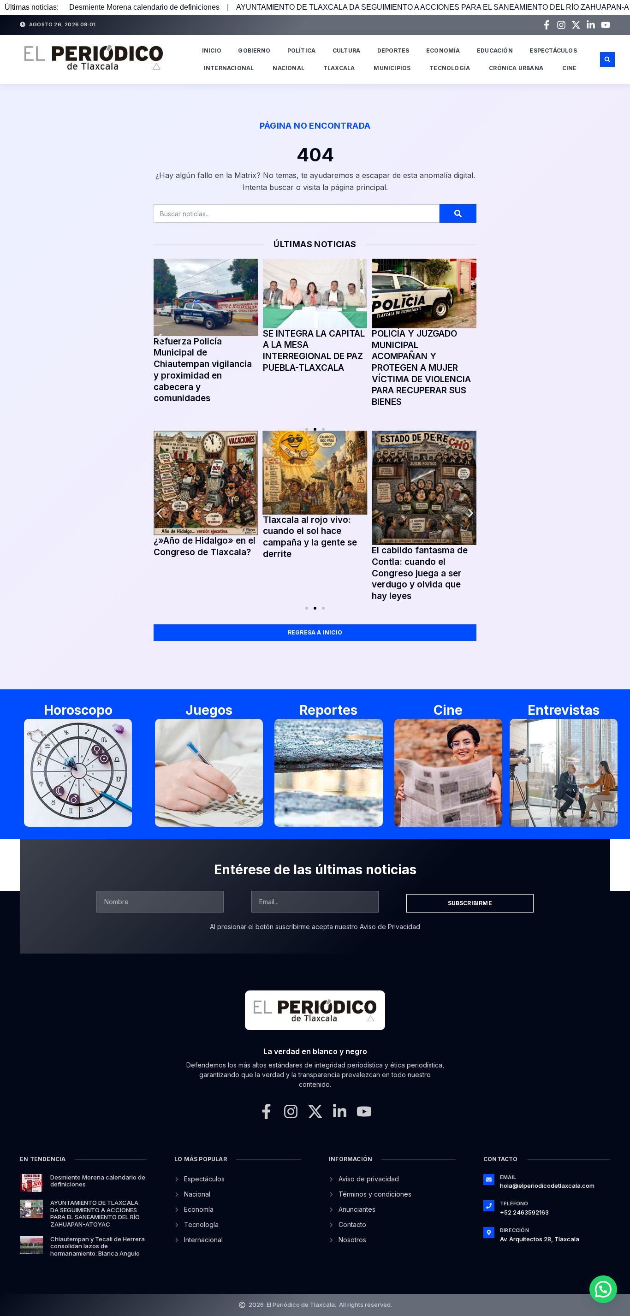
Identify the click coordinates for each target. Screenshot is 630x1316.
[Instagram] (561, 25)
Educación (495, 50)
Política (301, 50)
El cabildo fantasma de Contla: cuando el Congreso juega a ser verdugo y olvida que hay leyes (420, 573)
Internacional (229, 68)
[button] (607, 59)
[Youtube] (605, 25)
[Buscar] (458, 213)
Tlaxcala (339, 68)
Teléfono (514, 1203)
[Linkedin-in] (590, 25)
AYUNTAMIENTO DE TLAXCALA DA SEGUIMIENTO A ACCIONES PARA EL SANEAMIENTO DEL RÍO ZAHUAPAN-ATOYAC (95, 1213)
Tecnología (449, 68)
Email (508, 1177)
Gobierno (254, 50)
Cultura (346, 50)
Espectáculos (553, 50)
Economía (443, 50)
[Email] (488, 1179)
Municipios (392, 68)
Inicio (211, 50)
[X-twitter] (576, 25)
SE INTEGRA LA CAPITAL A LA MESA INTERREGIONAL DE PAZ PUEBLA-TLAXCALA (314, 350)
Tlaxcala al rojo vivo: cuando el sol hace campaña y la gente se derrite (310, 537)
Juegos (208, 710)
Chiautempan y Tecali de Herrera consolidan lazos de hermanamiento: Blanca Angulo (97, 1246)
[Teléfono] (488, 1205)
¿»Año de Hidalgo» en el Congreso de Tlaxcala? (205, 546)
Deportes (393, 50)
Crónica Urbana (516, 68)
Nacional (288, 68)
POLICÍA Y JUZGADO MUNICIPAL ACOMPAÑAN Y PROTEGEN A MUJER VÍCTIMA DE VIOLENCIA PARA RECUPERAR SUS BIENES (421, 367)
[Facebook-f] (546, 25)
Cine (569, 68)
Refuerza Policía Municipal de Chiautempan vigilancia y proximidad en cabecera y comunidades (203, 370)
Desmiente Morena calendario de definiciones (144, 7)
